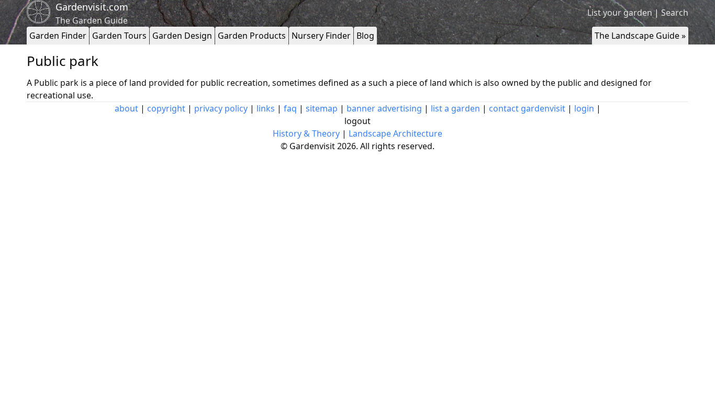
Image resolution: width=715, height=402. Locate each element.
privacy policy (221, 108)
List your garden (619, 12)
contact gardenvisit (527, 108)
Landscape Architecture (395, 133)
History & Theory (306, 133)
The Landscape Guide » (640, 35)
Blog (365, 35)
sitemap (322, 108)
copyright (166, 108)
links (265, 108)
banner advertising (384, 108)
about (126, 108)
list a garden (455, 108)
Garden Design (182, 35)
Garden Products (252, 35)
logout (357, 121)
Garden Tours (119, 35)
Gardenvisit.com (91, 7)
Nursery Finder (321, 35)
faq (290, 108)
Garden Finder (57, 35)
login (584, 108)
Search (674, 12)
